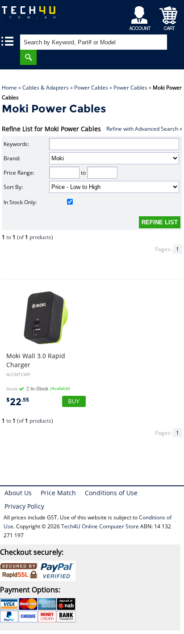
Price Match (58, 492)
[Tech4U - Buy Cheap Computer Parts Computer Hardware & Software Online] (33, 15)
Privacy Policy (24, 506)
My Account (141, 16)
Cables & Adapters (45, 87)
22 (17, 402)
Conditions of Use (111, 492)
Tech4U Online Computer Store (100, 526)
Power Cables (91, 87)
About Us (18, 492)
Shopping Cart (169, 16)
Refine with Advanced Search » (144, 129)
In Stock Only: (20, 202)
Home (9, 87)
